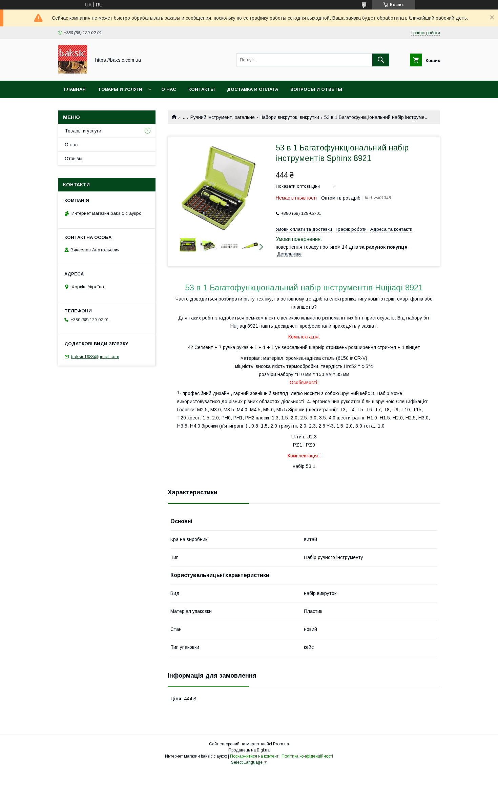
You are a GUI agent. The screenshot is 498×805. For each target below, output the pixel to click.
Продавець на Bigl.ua (249, 750)
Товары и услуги (120, 89)
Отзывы (73, 158)
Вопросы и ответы (316, 89)
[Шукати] (380, 60)
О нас (168, 89)
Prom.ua (281, 744)
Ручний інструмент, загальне (222, 117)
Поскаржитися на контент (254, 756)
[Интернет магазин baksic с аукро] (72, 72)
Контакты (201, 89)
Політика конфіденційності (307, 756)
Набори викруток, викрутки (289, 117)
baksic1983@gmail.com (95, 356)
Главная (75, 89)
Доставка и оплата (252, 89)
